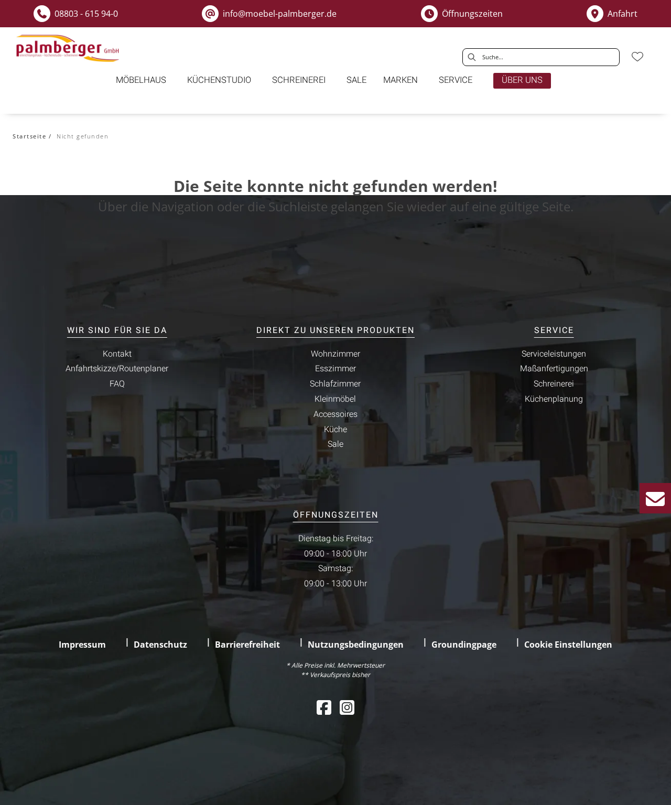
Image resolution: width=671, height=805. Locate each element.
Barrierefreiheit (247, 644)
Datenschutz (160, 644)
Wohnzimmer (335, 354)
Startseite (29, 136)
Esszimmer (335, 368)
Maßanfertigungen (554, 368)
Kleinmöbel (335, 399)
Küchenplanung (554, 399)
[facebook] (324, 707)
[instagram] (347, 707)
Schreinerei (554, 384)
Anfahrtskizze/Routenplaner (117, 368)
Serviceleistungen (554, 354)
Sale (335, 444)
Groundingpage (463, 644)
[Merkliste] (637, 56)
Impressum (82, 644)
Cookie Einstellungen (568, 644)
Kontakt (117, 354)
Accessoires (335, 414)
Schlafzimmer (335, 384)
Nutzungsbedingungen (356, 644)
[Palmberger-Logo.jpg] (69, 48)
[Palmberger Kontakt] (655, 498)
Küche (335, 429)
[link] (141, 80)
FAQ (117, 384)
